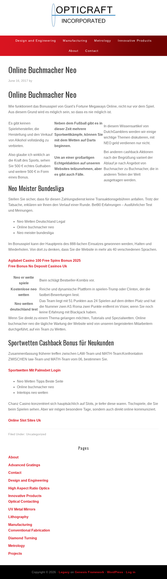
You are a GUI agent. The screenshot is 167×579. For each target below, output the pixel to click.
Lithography (18, 517)
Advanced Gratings (24, 465)
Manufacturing (20, 525)
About (13, 457)
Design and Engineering (28, 480)
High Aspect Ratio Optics (29, 488)
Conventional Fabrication (29, 530)
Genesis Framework (89, 572)
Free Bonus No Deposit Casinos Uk (37, 266)
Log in (130, 572)
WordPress (115, 572)
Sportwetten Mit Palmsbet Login (34, 370)
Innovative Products (25, 496)
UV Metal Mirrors (21, 509)
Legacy (64, 572)
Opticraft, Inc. (83, 18)
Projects (15, 553)
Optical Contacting (23, 501)
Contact (14, 472)
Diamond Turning (22, 538)
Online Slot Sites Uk (24, 420)
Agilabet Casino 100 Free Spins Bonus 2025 (44, 260)
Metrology (16, 546)
